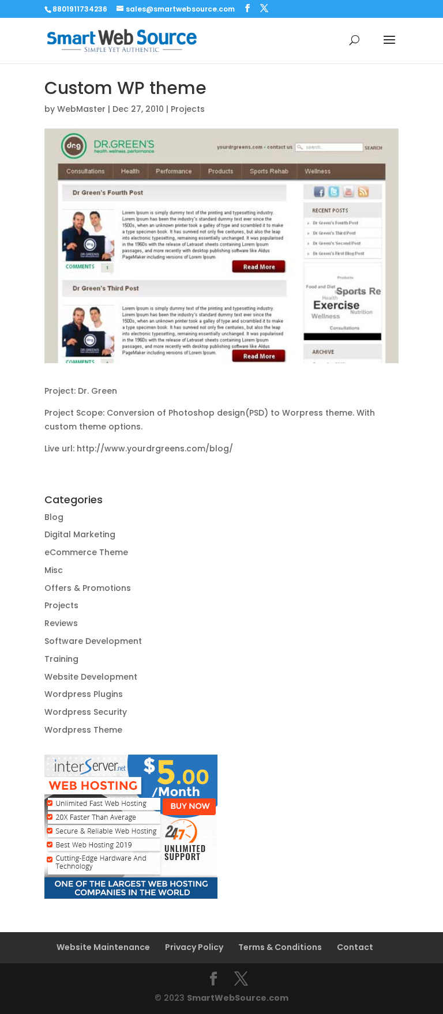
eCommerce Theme (86, 552)
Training (61, 659)
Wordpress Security (85, 712)
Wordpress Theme (83, 730)
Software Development (93, 641)
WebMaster (81, 109)
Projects (188, 109)
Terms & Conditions (280, 947)
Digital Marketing (79, 534)
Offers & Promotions (87, 588)
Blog (53, 517)
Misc (53, 570)
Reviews (61, 623)
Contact (355, 947)
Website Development (90, 677)
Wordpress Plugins (83, 694)
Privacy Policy (194, 947)
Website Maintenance (103, 947)
